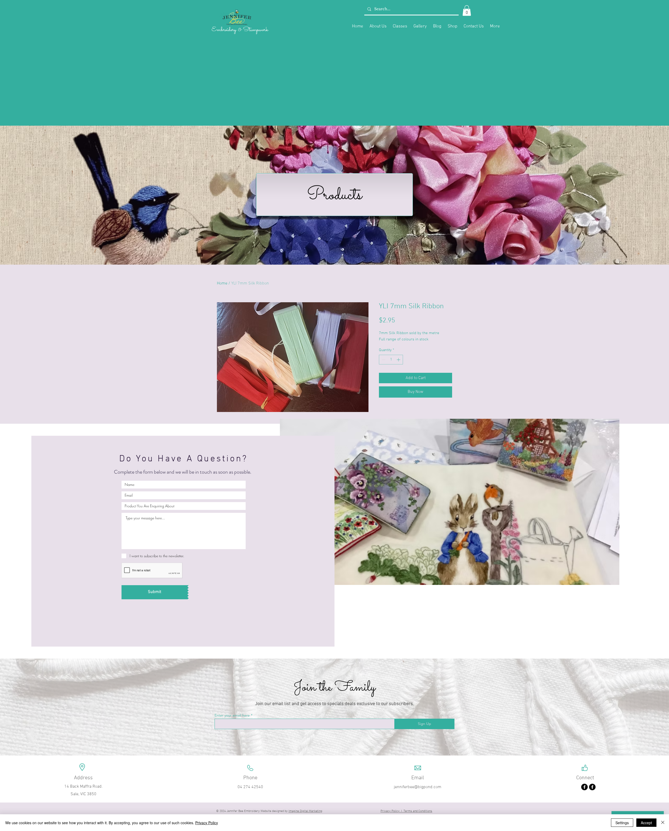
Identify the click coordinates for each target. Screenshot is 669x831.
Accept (646, 822)
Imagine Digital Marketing (305, 811)
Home (222, 283)
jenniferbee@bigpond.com (417, 787)
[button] (466, 10)
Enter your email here (232, 715)
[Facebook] (584, 787)
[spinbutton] (391, 359)
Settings (622, 822)
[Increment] (399, 359)
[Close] (663, 822)
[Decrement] (383, 359)
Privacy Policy (206, 822)
